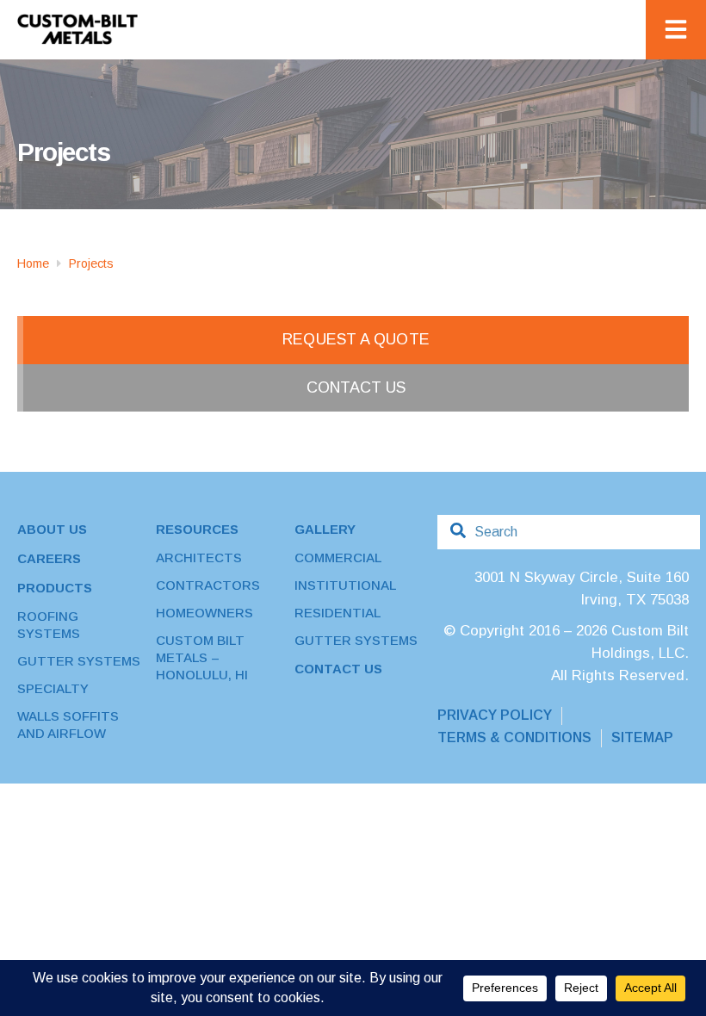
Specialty (53, 688)
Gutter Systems (78, 661)
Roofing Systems (48, 625)
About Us (52, 529)
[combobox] (568, 532)
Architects (199, 557)
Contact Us (338, 668)
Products (54, 587)
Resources (197, 529)
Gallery (325, 529)
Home (33, 263)
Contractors (208, 585)
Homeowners (204, 612)
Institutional (345, 585)
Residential (337, 612)
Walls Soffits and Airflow (68, 724)
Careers (49, 558)
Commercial (337, 557)
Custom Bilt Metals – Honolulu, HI (202, 657)
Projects (91, 263)
